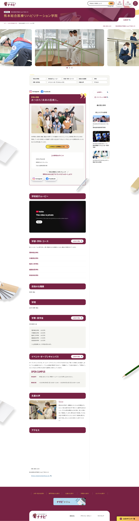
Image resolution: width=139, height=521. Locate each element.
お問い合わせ (119, 4)
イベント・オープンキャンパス (56, 82)
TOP (5, 23)
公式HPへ (99, 92)
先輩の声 (81, 82)
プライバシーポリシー (86, 516)
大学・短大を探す (39, 493)
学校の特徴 (36, 79)
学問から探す (85, 493)
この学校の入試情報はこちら (57, 146)
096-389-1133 (107, 26)
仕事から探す (69, 493)
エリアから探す (100, 493)
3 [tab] (72, 68)
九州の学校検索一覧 (12, 23)
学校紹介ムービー (53, 79)
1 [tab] (67, 68)
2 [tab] (69, 68)
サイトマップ (101, 516)
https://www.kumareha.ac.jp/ (40, 476)
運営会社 (72, 516)
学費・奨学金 (36, 82)
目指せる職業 (82, 79)
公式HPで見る (76, 241)
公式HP (126, 20)
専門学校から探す (54, 493)
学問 (95, 79)
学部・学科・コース (68, 79)
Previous (14, 47)
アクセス (96, 82)
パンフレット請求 (128, 4)
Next (125, 47)
